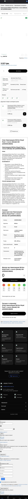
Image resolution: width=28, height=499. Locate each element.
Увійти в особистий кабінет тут (16, 494)
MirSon (11, 321)
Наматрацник (6, 321)
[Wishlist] (25, 55)
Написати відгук (14, 280)
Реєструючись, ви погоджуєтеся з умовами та (14, 485)
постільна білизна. (19, 322)
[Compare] (22, 55)
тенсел (20, 321)
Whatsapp (19, 394)
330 (1, 322)
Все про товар (5, 13)
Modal (23, 321)
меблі (13, 322)
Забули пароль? (3, 432)
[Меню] (2, 1)
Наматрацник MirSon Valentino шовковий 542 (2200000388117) (15, 120)
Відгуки (25, 13)
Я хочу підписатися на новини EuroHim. (9, 482)
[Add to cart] (24, 114)
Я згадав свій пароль (4, 456)
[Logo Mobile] (8, 1)
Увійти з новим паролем (5, 460)
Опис (11, 13)
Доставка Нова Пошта (16, 78)
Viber (4, 397)
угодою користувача (17, 485)
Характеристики (17, 13)
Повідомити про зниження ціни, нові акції (9, 65)
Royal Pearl (15, 321)
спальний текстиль (7, 322)
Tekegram (5, 394)
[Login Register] (24, 2)
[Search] (19, 2)
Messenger (19, 397)
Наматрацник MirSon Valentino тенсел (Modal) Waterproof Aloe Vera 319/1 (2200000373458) (16, 107)
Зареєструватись (3, 442)
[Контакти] (22, 2)
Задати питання (14, 313)
